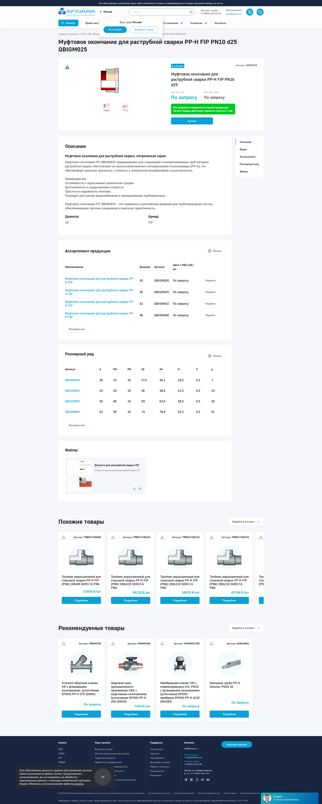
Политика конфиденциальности (209, 793)
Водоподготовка (104, 749)
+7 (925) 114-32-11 (211, 13)
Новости (154, 753)
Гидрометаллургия (105, 757)
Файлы (244, 171)
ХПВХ (61, 753)
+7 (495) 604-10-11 (193, 757)
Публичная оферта (230, 793)
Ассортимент (248, 156)
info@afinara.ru (234, 13)
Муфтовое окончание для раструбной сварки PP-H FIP (99, 280)
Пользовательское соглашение (159, 793)
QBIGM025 (72, 390)
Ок (102, 776)
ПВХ (60, 749)
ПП (60, 757)
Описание (246, 142)
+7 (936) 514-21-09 (193, 764)
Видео (243, 149)
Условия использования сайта (184, 793)
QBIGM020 (72, 380)
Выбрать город (144, 29)
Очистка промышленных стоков (112, 753)
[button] (105, 11)
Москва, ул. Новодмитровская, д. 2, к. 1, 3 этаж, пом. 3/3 (198, 771)
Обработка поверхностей (108, 762)
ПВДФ (61, 762)
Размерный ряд (249, 164)
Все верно (115, 29)
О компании (156, 749)
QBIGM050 (72, 401)
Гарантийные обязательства (250, 793)
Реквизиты (156, 775)
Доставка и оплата (160, 762)
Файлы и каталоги (160, 766)
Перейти (210, 280)
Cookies (78, 783)
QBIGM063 (72, 412)
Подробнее (81, 600)
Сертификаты (157, 757)
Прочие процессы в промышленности (115, 779)
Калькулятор (157, 770)
